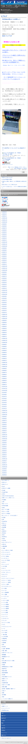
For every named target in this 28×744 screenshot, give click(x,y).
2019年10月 (4, 342)
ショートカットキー (6, 570)
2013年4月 (4, 472)
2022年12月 (4, 266)
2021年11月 (4, 292)
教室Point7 (3, 718)
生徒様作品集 (5, 682)
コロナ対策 (4, 566)
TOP (2, 713)
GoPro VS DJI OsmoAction (8, 495)
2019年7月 (4, 348)
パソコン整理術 (5, 608)
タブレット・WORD (6, 582)
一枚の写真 (4, 634)
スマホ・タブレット (6, 572)
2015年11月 (4, 436)
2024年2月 (4, 238)
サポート (4, 568)
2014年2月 (4, 460)
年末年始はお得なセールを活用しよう (11, 19)
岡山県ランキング (5, 206)
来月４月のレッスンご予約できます (9, 184)
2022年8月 (4, 274)
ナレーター (4, 590)
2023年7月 (4, 252)
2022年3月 (4, 284)
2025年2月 (4, 214)
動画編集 (4, 654)
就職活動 (4, 662)
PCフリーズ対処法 (6, 513)
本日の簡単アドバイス (7, 676)
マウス (3, 624)
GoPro (3, 494)
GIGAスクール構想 (6, 488)
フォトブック (5, 614)
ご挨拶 (3, 548)
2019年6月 (4, 350)
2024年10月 (4, 222)
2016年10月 (4, 414)
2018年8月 (4, 370)
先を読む (4, 646)
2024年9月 (4, 224)
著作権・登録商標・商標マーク (8, 688)
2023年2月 (4, 262)
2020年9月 (4, 320)
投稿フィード (5, 706)
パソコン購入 (5, 610)
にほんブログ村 (5, 155)
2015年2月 (4, 454)
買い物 (25, 168)
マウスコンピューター (7, 626)
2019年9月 (4, 344)
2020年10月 (4, 318)
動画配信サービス (6, 656)
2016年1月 (4, 432)
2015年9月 (4, 440)
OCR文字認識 (5, 505)
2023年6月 (4, 254)
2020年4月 (4, 330)
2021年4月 (4, 306)
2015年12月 (4, 434)
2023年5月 (4, 256)
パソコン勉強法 (5, 606)
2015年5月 (4, 448)
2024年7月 (4, 228)
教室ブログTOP (7, 36)
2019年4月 (4, 354)
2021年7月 (4, 300)
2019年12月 (4, 338)
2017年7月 (4, 396)
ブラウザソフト (5, 618)
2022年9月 (4, 272)
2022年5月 (4, 280)
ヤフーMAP (4, 632)
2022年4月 (4, 282)
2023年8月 (4, 250)
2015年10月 (4, 438)
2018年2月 (4, 382)
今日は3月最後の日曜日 (7, 179)
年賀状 (3, 664)
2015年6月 (4, 446)
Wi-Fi (3, 529)
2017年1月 (4, 408)
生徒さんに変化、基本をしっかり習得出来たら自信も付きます (14, 182)
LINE (3, 501)
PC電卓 (3, 517)
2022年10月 (4, 270)
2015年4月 (4, 450)
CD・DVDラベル (5, 480)
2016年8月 (4, 418)
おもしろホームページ (7, 542)
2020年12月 (4, 314)
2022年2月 (4, 286)
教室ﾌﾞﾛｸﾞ (3, 715)
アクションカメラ (6, 552)
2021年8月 (4, 298)
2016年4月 (4, 426)
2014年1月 (4, 462)
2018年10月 (4, 366)
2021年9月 (4, 296)
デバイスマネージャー (7, 586)
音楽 (3, 696)
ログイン (4, 704)
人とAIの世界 (5, 636)
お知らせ (4, 544)
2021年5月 (4, 304)
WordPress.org (5, 710)
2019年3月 (4, 356)
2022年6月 (4, 278)
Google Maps (5, 492)
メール (3, 628)
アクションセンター (6, 554)
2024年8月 (4, 226)
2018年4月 (4, 378)
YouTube (4, 540)
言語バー (4, 690)
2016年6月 (4, 422)
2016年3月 (4, 428)
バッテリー (4, 598)
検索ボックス (5, 678)
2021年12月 (4, 290)
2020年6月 (4, 326)
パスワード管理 (5, 600)
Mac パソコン (11, 167)
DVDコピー (4, 482)
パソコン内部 (5, 602)
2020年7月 (4, 324)
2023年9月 (4, 248)
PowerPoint (4, 521)
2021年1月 (4, 312)
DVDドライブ (5, 484)
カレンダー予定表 (6, 560)
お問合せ (3, 730)
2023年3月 (4, 260)
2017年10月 (4, 390)
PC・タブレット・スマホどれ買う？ (10, 515)
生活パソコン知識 (6, 684)
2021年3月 (4, 308)
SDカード (4, 523)
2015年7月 (4, 444)
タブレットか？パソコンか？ (8, 578)
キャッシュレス (5, 564)
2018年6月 (4, 374)
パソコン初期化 (5, 604)
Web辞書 (4, 527)
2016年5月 (4, 424)
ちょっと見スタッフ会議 (7, 550)
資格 (3, 692)
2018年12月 (4, 362)
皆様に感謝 (4, 686)
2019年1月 (4, 360)
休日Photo (4, 640)
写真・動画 (4, 650)
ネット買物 (4, 594)
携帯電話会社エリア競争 (7, 666)
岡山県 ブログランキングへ (7, 164)
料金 (2, 723)
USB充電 (4, 525)
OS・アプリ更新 (5, 509)
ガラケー (4, 562)
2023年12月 (4, 242)
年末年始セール (20, 168)
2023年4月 (4, 258)
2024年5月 (4, 232)
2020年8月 (4, 322)
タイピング (4, 576)
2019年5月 (4, 352)
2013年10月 (4, 466)
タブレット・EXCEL (6, 580)
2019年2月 (4, 358)
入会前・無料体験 (6, 648)
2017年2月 (4, 406)
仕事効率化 (4, 638)
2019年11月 (4, 340)
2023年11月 (4, 244)
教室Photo (4, 668)
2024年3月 (4, 236)
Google (3, 490)
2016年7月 (4, 420)
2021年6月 (4, 302)
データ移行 (4, 588)
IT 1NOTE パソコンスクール (14, 2)
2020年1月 (4, 336)
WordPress (4, 536)
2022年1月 (4, 288)
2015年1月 (4, 456)
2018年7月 (4, 372)
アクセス (3, 725)
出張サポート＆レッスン (7, 652)
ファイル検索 (5, 612)
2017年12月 (4, 386)
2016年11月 (4, 412)
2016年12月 (4, 410)
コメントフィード (6, 708)
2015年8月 (4, 442)
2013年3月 (4, 474)
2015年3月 (4, 452)
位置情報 (4, 642)
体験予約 (3, 727)
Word (3, 534)
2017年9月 (4, 392)
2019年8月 (4, 346)
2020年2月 (4, 334)
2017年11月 (4, 388)
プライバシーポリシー (6, 738)
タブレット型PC (5, 584)
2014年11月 (4, 458)
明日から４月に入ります (7, 177)
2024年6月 (4, 230)
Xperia (3, 538)
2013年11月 (4, 464)
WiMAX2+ (4, 531)
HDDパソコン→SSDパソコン (8, 497)
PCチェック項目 (5, 511)
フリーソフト (5, 616)
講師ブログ (3, 735)
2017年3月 (4, 404)
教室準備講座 (5, 672)
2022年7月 (4, 276)
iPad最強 (4, 499)
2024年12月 (4, 218)
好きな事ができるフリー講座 (8, 660)
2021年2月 (4, 310)
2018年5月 (4, 376)
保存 (3, 644)
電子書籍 (4, 694)
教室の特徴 (4, 670)
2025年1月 (4, 216)
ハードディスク (5, 596)
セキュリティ (5, 574)
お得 (15, 168)
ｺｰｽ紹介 (3, 720)
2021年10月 (4, 294)
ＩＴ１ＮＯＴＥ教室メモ (7, 698)
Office (3, 507)
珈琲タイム (4, 680)
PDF (3, 519)
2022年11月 (4, 268)
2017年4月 (4, 402)
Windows (16, 167)
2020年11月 (4, 316)
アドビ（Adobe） (6, 556)
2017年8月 (4, 394)
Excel (3, 486)
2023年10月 (4, 246)
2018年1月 (4, 384)
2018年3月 (4, 380)
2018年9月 (4, 368)
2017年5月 (4, 400)
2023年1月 (4, 264)
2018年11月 (4, 364)
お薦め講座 (4, 546)
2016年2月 (4, 430)
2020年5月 (4, 328)
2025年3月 (4, 212)
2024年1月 (4, 240)
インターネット (5, 558)
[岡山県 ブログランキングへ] (6, 163)
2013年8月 (4, 470)
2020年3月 (4, 332)
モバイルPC (4, 630)
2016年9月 (4, 416)
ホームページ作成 (6, 622)
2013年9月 (4, 468)
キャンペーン (4, 732)
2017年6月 (4, 398)
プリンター (4, 620)
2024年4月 (4, 234)
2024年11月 (4, 220)
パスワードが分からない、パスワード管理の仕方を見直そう (14, 187)
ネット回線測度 (5, 592)
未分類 (3, 674)
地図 (3, 658)
